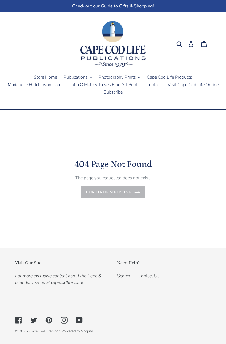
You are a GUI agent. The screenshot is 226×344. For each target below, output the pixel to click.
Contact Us (149, 276)
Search (123, 276)
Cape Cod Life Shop (44, 331)
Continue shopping (109, 192)
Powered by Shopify (77, 331)
